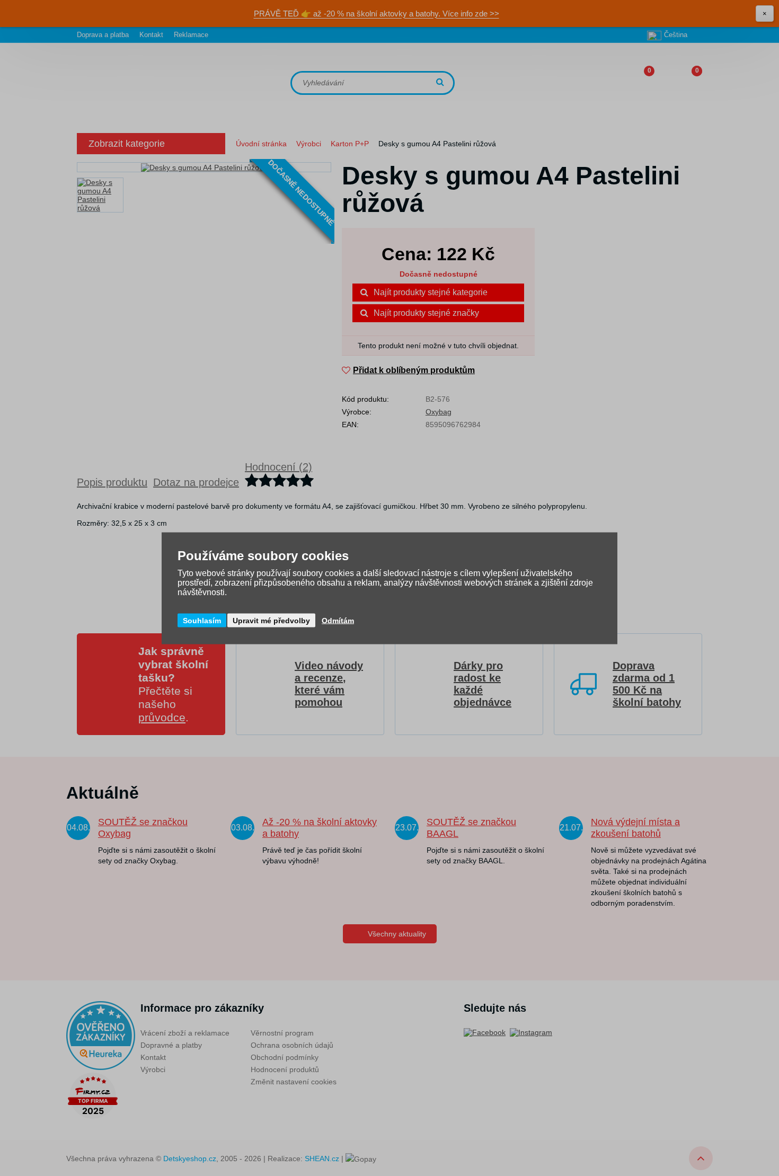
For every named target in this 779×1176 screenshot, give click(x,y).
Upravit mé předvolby (271, 620)
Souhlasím (202, 620)
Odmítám (338, 620)
